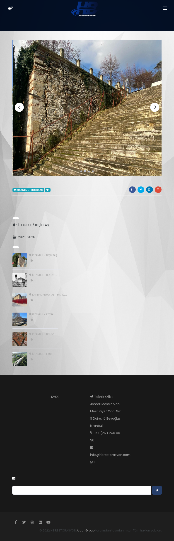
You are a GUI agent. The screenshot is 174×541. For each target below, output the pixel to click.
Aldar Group (86, 530)
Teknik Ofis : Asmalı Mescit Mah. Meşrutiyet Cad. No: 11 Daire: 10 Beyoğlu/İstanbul (105, 411)
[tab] (15, 218)
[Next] (154, 107)
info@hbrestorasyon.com (110, 455)
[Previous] (19, 107)
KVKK (55, 396)
